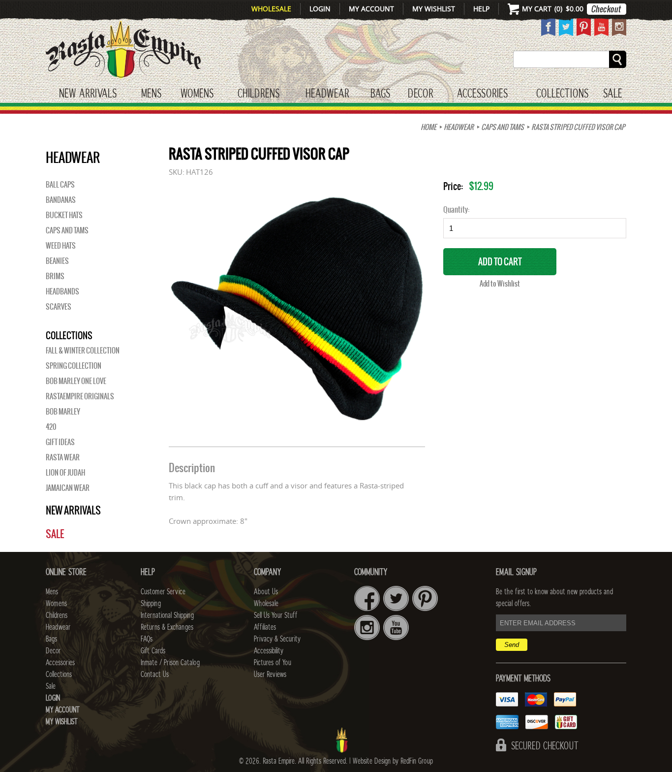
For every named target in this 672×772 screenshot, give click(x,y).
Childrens (56, 615)
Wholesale (271, 8)
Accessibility (268, 651)
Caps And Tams (502, 127)
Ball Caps (60, 184)
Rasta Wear (63, 457)
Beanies (57, 261)
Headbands (62, 291)
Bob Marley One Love (76, 381)
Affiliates (265, 627)
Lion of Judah (65, 472)
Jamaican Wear (68, 487)
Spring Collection (73, 365)
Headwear (58, 627)
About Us (266, 592)
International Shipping (167, 615)
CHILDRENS (258, 94)
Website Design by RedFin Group (393, 761)
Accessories (482, 94)
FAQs (147, 639)
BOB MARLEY (63, 411)
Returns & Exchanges (167, 627)
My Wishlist (433, 8)
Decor (420, 94)
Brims (55, 276)
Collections (562, 94)
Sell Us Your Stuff (275, 615)
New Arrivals (88, 94)
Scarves (58, 306)
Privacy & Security (277, 639)
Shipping (151, 604)
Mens (151, 94)
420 (51, 426)
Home (428, 127)
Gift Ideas (60, 442)
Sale (612, 94)
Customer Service (163, 592)
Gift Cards (153, 651)
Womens (56, 604)
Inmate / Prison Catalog (170, 663)
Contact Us (155, 674)
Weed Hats (61, 245)
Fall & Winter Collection (83, 350)
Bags (380, 94)
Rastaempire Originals (80, 396)
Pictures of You (272, 663)
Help (481, 8)
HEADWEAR (327, 94)
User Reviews (270, 674)
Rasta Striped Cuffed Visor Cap (578, 127)
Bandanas (61, 199)
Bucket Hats (64, 215)
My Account (371, 8)
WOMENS (197, 94)
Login (320, 8)
